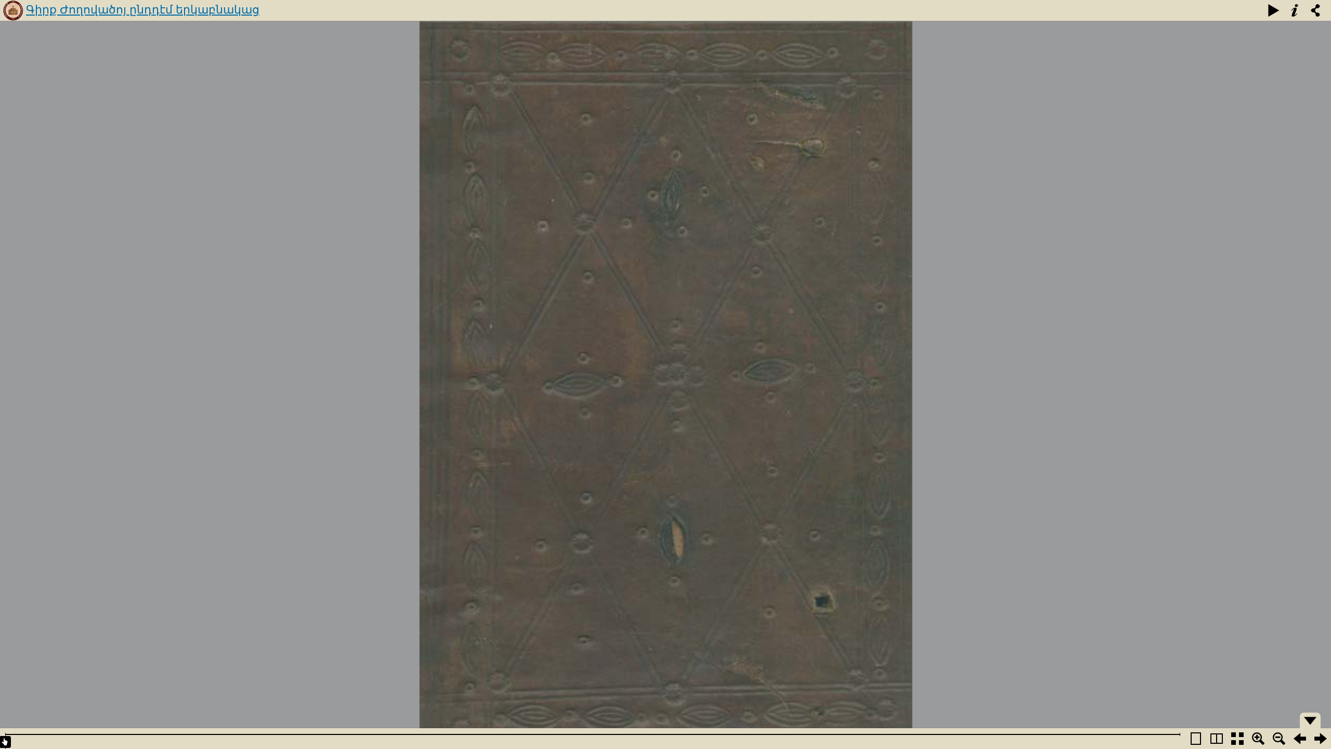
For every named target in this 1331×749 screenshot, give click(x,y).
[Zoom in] (1258, 738)
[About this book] (1294, 10)
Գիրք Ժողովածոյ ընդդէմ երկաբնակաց (142, 9)
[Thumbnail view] (1237, 738)
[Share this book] (1315, 10)
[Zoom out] (1279, 738)
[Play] (1273, 10)
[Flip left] (1299, 738)
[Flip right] (1320, 738)
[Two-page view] (1216, 738)
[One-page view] (1195, 738)
